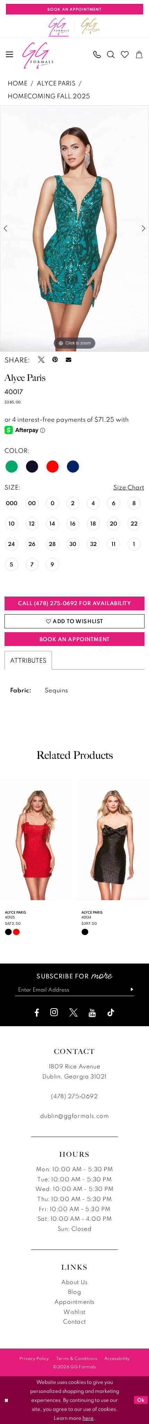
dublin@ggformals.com (74, 1115)
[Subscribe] (128, 989)
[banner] (37, 55)
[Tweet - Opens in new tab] (41, 360)
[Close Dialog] (6, 1400)
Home (17, 83)
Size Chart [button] (128, 487)
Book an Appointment (75, 639)
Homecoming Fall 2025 (49, 96)
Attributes (28, 660)
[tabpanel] (74, 228)
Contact (74, 1321)
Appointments (74, 1301)
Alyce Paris (56, 83)
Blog (74, 1291)
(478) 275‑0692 (74, 1096)
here (88, 1418)
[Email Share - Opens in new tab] (68, 359)
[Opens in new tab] (90, 26)
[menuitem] (10, 54)
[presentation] (36, 840)
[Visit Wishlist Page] (125, 54)
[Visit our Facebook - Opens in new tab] (36, 1013)
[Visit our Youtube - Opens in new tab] (92, 1013)
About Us (74, 1282)
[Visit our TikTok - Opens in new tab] (111, 1012)
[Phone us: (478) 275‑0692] (97, 54)
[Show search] (111, 54)
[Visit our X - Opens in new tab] (73, 1013)
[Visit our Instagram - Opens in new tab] (54, 1012)
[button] (10, 54)
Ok (140, 1400)
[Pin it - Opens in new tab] (55, 360)
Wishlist (74, 1311)
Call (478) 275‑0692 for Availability (74, 603)
